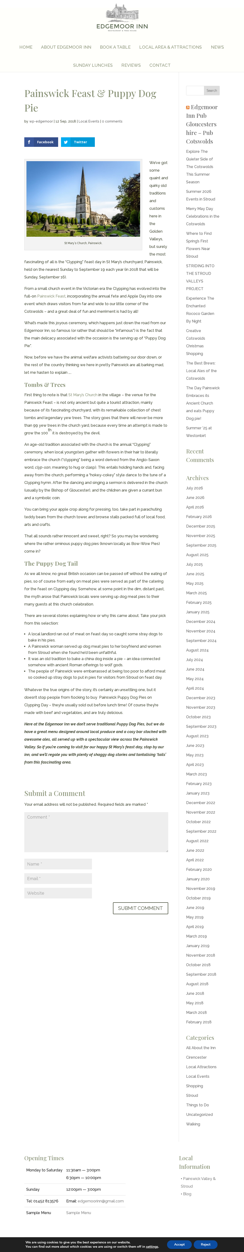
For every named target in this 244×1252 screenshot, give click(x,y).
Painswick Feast (51, 296)
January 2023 (197, 793)
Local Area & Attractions (170, 47)
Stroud (192, 1095)
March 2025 (196, 593)
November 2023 (200, 707)
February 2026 (199, 516)
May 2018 (194, 1003)
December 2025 (200, 526)
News (217, 47)
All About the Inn (201, 1048)
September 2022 (201, 831)
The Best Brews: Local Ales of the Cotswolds (201, 371)
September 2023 (201, 726)
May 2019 (194, 917)
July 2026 (194, 488)
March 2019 (196, 936)
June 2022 (195, 850)
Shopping (194, 1086)
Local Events (89, 121)
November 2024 (200, 631)
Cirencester (196, 1057)
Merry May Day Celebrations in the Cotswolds (202, 216)
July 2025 (194, 564)
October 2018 (198, 965)
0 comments (112, 121)
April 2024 (195, 688)
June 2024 (195, 669)
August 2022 (197, 841)
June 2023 (195, 745)
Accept (179, 1244)
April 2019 (195, 926)
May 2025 (194, 583)
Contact (160, 65)
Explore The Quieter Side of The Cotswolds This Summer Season (199, 166)
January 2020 (198, 879)
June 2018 (195, 993)
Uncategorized (199, 1114)
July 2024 (194, 659)
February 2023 (199, 783)
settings (152, 1247)
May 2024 (195, 679)
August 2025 (197, 555)
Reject (205, 1244)
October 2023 (198, 717)
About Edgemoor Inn (66, 47)
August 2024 (197, 650)
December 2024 (200, 621)
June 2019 (195, 907)
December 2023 (200, 698)
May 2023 (194, 755)
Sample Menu (78, 1213)
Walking (193, 1124)
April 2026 (195, 507)
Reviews (131, 65)
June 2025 (195, 574)
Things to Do (197, 1105)
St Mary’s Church (82, 395)
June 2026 (195, 497)
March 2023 (196, 774)
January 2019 (197, 946)
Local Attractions (201, 1067)
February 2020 (199, 869)
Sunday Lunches (93, 65)
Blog (187, 1194)
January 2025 (197, 612)
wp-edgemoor (41, 121)
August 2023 (197, 736)
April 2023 (195, 764)
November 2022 (200, 812)
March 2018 (196, 1012)
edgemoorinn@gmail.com (101, 1201)
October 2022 (198, 822)
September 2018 (201, 974)
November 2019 (200, 888)
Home (25, 47)
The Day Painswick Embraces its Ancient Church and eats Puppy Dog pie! (203, 403)
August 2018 (197, 984)
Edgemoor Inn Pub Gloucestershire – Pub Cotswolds (202, 124)
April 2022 (195, 860)
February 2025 (199, 602)
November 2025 (200, 536)
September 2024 (201, 640)
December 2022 (200, 802)
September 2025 (201, 545)
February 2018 (199, 1022)
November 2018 (200, 955)
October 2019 (198, 898)
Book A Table (115, 47)
